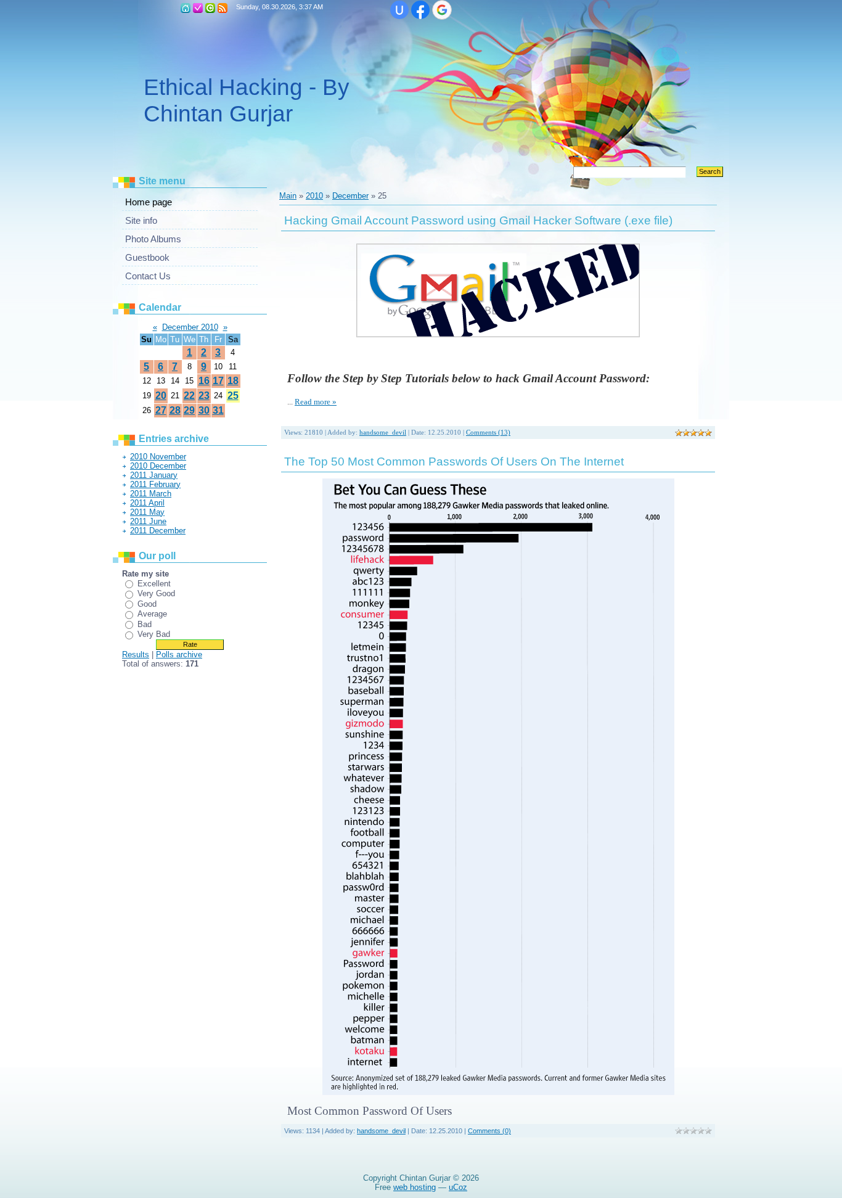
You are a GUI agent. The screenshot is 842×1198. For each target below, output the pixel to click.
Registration (198, 8)
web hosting (414, 1187)
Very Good (156, 593)
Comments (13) (488, 432)
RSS (222, 8)
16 (204, 380)
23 (204, 395)
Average (152, 613)
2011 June (148, 521)
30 (204, 410)
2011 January (154, 475)
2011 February (155, 484)
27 (160, 410)
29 (189, 410)
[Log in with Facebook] (420, 10)
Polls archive (179, 654)
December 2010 (190, 327)
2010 (314, 195)
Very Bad (153, 634)
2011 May (147, 512)
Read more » (316, 401)
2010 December (158, 465)
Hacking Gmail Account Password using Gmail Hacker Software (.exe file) (478, 220)
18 (233, 380)
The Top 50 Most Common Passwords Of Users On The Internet (454, 461)
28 (175, 410)
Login (210, 8)
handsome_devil (382, 432)
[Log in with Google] (442, 10)
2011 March (150, 493)
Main (185, 8)
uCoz (458, 1187)
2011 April (147, 502)
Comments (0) (489, 1130)
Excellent (154, 583)
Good (147, 604)
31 (218, 410)
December (350, 195)
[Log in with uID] (399, 10)
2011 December (158, 530)
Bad (144, 624)
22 (189, 395)
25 (233, 395)
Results (135, 654)
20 (160, 395)
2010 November (158, 456)
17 (218, 380)
